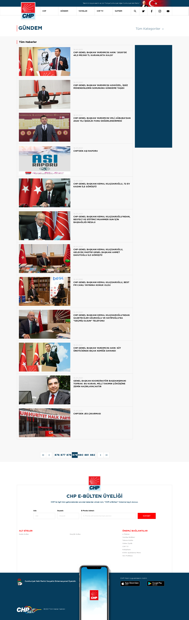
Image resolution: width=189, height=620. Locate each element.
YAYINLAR (83, 11)
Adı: (35, 510)
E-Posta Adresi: (87, 510)
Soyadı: (60, 510)
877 (63, 455)
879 (74, 455)
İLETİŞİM (118, 11)
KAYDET (146, 516)
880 (80, 455)
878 (68, 455)
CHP (44, 11)
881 (86, 455)
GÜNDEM (64, 11)
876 (57, 455)
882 (92, 455)
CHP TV (100, 11)
